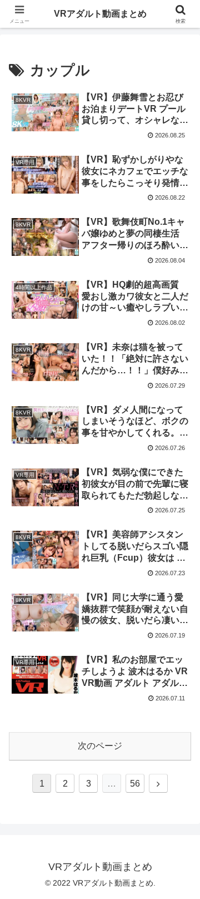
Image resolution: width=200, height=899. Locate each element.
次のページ (100, 745)
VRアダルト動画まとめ (100, 13)
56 (135, 783)
